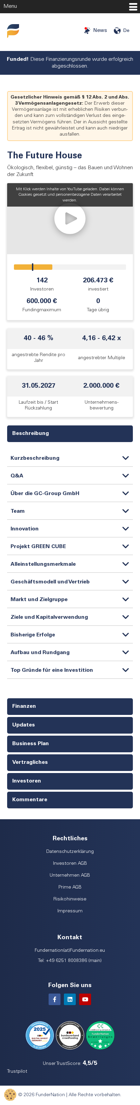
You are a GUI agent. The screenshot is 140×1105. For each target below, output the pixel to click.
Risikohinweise (69, 899)
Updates (23, 725)
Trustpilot (17, 1071)
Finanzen (24, 706)
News (100, 30)
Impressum (70, 911)
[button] (70, 218)
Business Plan (30, 744)
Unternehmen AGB (70, 875)
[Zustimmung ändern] (10, 1095)
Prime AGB (70, 887)
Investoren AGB (70, 863)
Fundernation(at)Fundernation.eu (70, 950)
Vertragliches (30, 762)
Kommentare (29, 800)
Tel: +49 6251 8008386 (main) (70, 961)
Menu (10, 6)
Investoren (26, 781)
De (126, 31)
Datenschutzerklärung (70, 851)
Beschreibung (30, 433)
